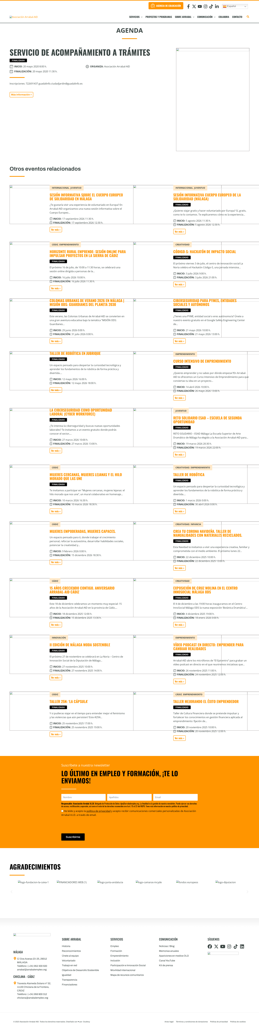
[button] (141, 17)
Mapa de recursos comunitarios (127, 975)
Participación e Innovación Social (128, 965)
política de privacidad (98, 811)
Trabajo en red (69, 965)
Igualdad (66, 975)
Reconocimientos (71, 951)
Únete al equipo (70, 955)
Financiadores (69, 984)
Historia (66, 946)
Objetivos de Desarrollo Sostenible (80, 970)
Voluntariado (68, 960)
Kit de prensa (166, 965)
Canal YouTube (167, 960)
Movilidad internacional (122, 970)
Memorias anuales (169, 951)
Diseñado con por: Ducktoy (78, 1022)
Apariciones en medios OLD (174, 955)
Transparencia (69, 979)
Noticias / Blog (166, 946)
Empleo (114, 946)
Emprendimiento (119, 955)
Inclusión (115, 960)
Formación (116, 951)
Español (231, 6)
